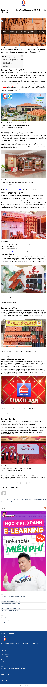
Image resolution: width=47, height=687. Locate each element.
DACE (4, 52)
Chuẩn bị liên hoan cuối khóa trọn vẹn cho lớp (10, 601)
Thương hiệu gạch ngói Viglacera (9, 60)
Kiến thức (3, 622)
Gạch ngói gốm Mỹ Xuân (7, 63)
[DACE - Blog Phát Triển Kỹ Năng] (23, 3)
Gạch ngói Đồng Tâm (7, 62)
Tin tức (2, 8)
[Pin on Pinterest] (26, 483)
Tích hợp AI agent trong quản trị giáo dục (9, 610)
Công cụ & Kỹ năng (5, 620)
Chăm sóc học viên (5, 617)
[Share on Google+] (28, 483)
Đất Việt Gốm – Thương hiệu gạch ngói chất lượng (13, 59)
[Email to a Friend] (24, 483)
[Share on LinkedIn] (30, 483)
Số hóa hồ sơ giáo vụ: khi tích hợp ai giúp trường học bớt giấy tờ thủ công (16, 598)
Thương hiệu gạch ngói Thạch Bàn (9, 65)
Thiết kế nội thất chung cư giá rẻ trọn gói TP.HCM (17, 416)
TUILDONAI (4, 87)
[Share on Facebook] (19, 483)
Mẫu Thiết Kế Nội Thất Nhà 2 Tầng (13, 305)
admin (12, 15)
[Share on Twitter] (21, 483)
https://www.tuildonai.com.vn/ (13, 129)
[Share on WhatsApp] (17, 483)
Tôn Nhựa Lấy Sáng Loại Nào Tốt (13, 189)
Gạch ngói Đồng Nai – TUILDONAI (9, 57)
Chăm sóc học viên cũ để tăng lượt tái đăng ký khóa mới (13, 596)
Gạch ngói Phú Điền (6, 66)
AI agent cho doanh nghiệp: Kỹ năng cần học (10, 608)
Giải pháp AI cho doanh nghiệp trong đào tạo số (11, 603)
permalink (19, 487)
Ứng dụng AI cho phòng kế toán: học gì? (9, 606)
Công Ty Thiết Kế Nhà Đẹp (15, 251)
